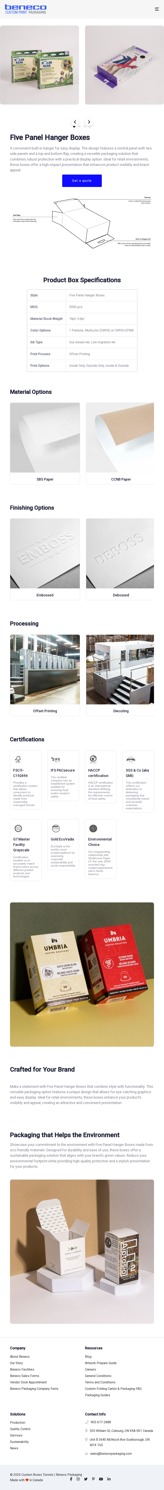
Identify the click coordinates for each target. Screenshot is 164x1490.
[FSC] (25, 780)
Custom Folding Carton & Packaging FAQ (113, 1389)
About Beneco (20, 1357)
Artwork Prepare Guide (101, 1363)
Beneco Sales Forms (24, 1376)
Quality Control (20, 1429)
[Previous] (75, 122)
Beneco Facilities (22, 1369)
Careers (90, 1369)
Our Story (16, 1363)
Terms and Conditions (100, 1382)
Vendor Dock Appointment (28, 1382)
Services (16, 1435)
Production (17, 1422)
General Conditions (98, 1376)
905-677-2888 (101, 1422)
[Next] (89, 122)
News (14, 1448)
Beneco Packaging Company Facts (34, 1389)
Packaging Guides (97, 1395)
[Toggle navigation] (133, 9)
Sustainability (19, 1442)
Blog (88, 1357)
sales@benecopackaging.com (111, 1454)
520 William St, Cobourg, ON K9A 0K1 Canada (121, 1431)
